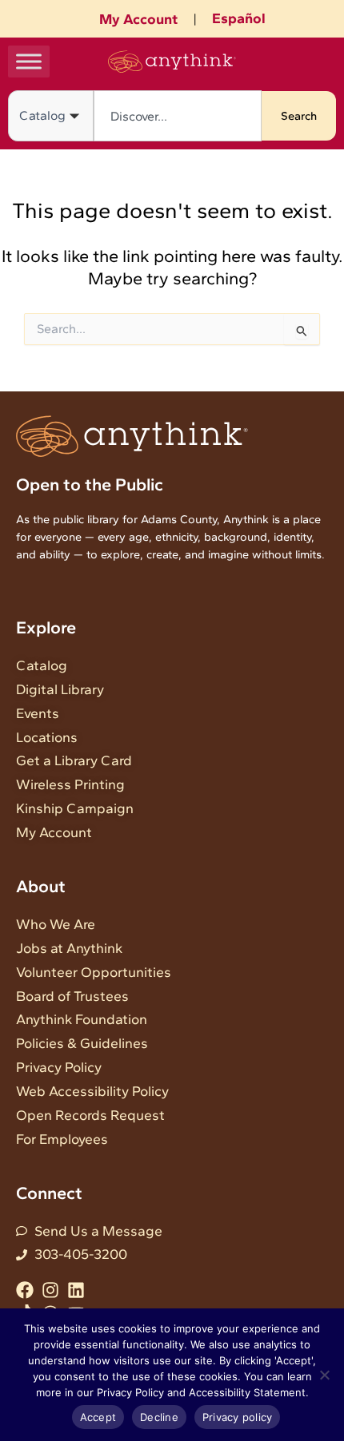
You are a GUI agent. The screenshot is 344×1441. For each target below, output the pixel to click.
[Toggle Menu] (29, 61)
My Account (138, 19)
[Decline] (324, 1375)
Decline (159, 1417)
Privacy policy (237, 1417)
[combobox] (178, 115)
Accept (98, 1417)
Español (239, 18)
